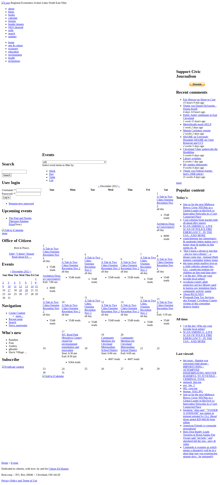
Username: (9, 190)
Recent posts (16, 319)
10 (9, 286)
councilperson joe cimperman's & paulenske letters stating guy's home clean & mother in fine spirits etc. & (200, 243)
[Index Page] (5, 2)
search (11, 33)
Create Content (17, 313)
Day (51, 174)
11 (15, 286)
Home (4, 462)
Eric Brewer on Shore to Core (199, 99)
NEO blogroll (15, 27)
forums (12, 21)
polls (10, 30)
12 (20, 286)
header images (16, 24)
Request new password (21, 203)
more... (19, 316)
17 (9, 290)
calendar (12, 18)
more (4, 233)
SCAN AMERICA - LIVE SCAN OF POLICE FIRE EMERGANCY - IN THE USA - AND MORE (197, 231)
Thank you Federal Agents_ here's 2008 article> (198, 172)
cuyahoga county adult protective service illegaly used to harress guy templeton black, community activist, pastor (200, 286)
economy (13, 48)
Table (52, 177)
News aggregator (18, 325)
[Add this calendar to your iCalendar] (12, 230)
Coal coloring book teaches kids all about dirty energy (200, 221)
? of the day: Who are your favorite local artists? (197, 277)
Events (14, 462)
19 (20, 290)
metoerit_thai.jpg (192, 382)
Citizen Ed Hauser (59, 468)
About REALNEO (193, 294)
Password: (8, 193)
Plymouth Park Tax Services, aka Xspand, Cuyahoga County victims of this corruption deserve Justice (200, 302)
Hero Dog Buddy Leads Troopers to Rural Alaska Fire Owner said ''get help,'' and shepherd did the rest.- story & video (199, 438)
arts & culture (15, 45)
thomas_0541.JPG (193, 391)
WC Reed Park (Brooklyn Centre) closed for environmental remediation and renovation (72, 342)
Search (12, 322)
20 (26, 290)
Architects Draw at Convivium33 (166, 225)
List (51, 180)
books (11, 14)
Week (52, 171)
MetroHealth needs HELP (197, 124)
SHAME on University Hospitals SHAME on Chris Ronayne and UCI (198, 139)
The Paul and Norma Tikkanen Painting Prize (20, 221)
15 (36, 286)
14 (32, 286)
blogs (11, 11)
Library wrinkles (192, 158)
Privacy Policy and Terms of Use (19, 480)
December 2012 (20, 271)
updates (12, 36)
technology (14, 61)
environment (15, 54)
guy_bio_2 (189, 385)
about (11, 8)
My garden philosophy (195, 164)
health (11, 57)
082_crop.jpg (190, 388)
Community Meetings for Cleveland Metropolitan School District (109, 344)
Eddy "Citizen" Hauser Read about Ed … (21, 255)
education (13, 51)
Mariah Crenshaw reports (197, 130)
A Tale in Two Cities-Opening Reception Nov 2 (165, 201)
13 (26, 286)
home (11, 42)
